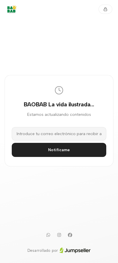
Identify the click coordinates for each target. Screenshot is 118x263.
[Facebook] (70, 235)
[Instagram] (59, 235)
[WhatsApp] (48, 235)
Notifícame (59, 149)
